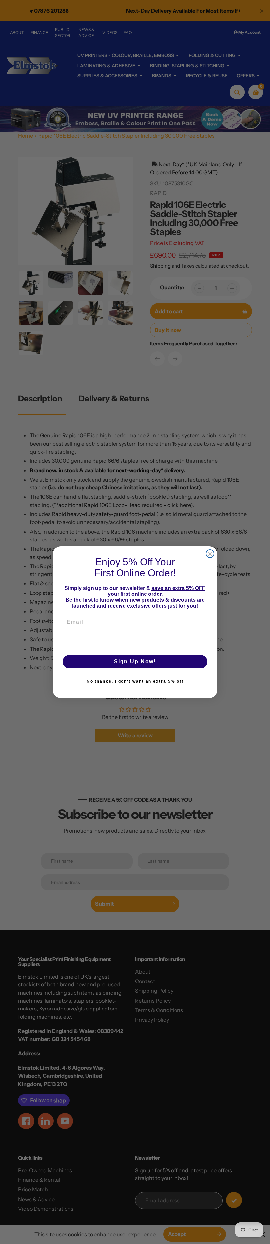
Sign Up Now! (135, 661)
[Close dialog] (210, 554)
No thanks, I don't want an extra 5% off (135, 681)
